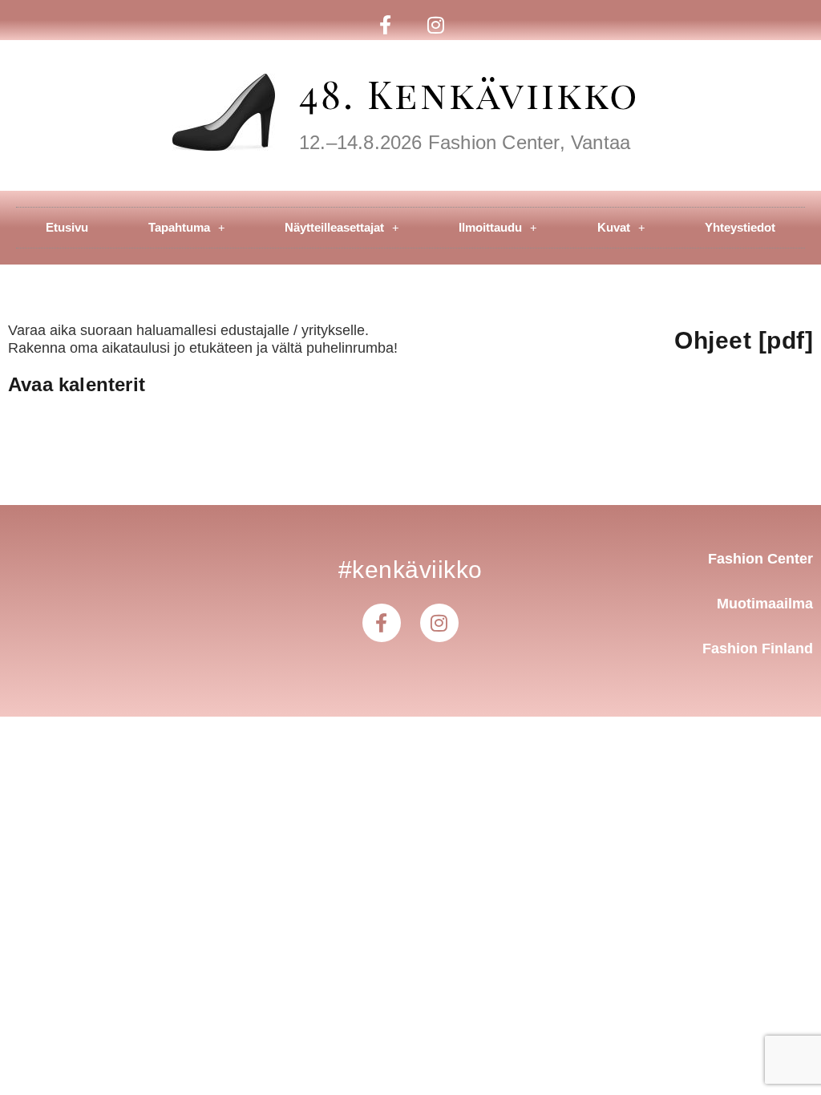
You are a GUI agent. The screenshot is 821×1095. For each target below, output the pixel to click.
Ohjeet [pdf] (743, 340)
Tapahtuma (179, 227)
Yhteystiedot (740, 227)
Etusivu (67, 227)
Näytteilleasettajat (334, 227)
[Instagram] (435, 25)
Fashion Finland (757, 648)
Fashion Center (760, 559)
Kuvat (613, 227)
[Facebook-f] (385, 25)
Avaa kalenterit (76, 384)
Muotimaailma (765, 604)
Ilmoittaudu (490, 227)
